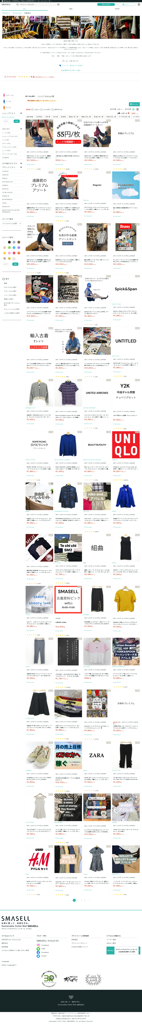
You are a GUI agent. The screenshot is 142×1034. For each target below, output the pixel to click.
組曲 (84, 562)
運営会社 (5, 943)
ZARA (85, 770)
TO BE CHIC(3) (7, 192)
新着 (5, 283)
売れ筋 (55, 117)
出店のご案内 (111, 943)
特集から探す (9, 299)
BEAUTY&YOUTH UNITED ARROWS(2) (11, 211)
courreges (86, 666)
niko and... (86, 511)
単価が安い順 (99, 117)
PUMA (114, 511)
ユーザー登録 (111, 939)
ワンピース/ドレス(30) (9, 147)
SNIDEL (114, 822)
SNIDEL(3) (5, 196)
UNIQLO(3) (6, 206)
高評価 (47, 117)
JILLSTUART (30, 822)
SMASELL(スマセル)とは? (11, 939)
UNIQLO (115, 459)
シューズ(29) (6, 150)
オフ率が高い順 (124, 117)
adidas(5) (5, 174)
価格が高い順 (86, 117)
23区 (55, 718)
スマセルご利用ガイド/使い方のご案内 (15, 950)
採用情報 (5, 947)
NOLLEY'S (115, 874)
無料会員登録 (106, 4)
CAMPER (29, 770)
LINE (43, 949)
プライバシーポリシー (79, 943)
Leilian (85, 874)
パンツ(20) (5, 140)
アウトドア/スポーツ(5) (9, 154)
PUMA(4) (5, 185)
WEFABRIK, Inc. (73, 1021)
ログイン (127, 4)
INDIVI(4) (5, 189)
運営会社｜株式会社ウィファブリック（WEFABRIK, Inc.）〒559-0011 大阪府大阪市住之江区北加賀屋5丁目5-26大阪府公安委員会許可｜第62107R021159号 (71, 1016)
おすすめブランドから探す (12, 304)
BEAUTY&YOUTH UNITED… (92, 459)
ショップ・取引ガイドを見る (72, 65)
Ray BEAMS (58, 822)
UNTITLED (115, 356)
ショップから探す (10, 295)
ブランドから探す (10, 291)
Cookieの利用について (80, 947)
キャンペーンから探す (12, 309)
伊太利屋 (86, 614)
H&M (27, 874)
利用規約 (75, 939)
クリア (6, 121)
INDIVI (28, 666)
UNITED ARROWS (89, 408)
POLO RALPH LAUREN (62, 459)
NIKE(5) (5, 178)
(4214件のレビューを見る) (44, 77)
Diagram (86, 200)
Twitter (44, 956)
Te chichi (57, 562)
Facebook (45, 952)
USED (117, 9)
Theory (28, 614)
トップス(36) (6, 132)
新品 (71, 9)
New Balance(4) (7, 181)
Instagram (45, 945)
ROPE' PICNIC (31, 459)
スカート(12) (6, 143)
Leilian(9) (5, 171)
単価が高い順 (111, 117)
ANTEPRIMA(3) (7, 199)
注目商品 (39, 117)
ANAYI (114, 562)
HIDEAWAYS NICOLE (61, 511)
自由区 (28, 511)
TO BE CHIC (30, 718)
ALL (24, 9)
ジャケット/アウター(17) (10, 136)
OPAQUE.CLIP (30, 408)
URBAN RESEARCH (118, 666)
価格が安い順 (73, 117)
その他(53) (5, 157)
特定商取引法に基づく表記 (71, 70)
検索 (16, 121)
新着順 (63, 117)
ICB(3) (4, 203)
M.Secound (11, 77)
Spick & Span (116, 304)
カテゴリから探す (10, 287)
